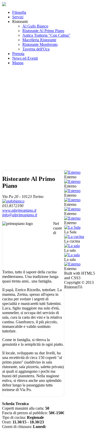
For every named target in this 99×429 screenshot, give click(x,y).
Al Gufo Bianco (35, 26)
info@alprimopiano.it (19, 215)
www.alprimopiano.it (19, 210)
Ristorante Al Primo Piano (43, 31)
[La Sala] (72, 227)
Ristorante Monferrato (40, 44)
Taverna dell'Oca (36, 49)
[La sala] (72, 246)
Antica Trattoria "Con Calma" (46, 35)
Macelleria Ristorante (39, 40)
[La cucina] (74, 236)
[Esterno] (72, 172)
